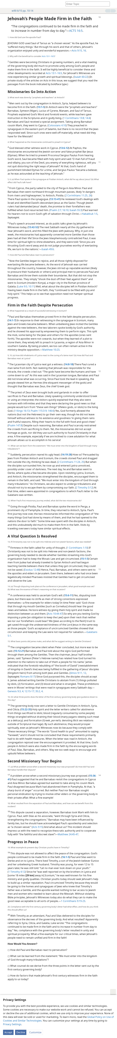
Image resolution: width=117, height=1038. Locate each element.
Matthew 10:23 (50, 349)
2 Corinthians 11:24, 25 (71, 462)
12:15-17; (29, 691)
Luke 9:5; (23, 286)
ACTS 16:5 (76, 31)
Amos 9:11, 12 (78, 673)
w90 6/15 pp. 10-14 (22, 10)
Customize (35, 1032)
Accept (8, 1032)
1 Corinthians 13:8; (74, 118)
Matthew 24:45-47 (68, 834)
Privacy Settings (12, 1024)
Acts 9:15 (37, 827)
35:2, (38, 691)
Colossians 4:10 (57, 125)
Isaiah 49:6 (48, 249)
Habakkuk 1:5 (90, 213)
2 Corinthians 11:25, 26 (78, 195)
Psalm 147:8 (15, 425)
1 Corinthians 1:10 (77, 547)
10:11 (31, 286)
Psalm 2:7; (56, 210)
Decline (20, 1032)
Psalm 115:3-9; (38, 410)
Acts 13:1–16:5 (48, 56)
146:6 (50, 410)
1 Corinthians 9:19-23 (73, 901)
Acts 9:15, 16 (79, 50)
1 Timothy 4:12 (16, 871)
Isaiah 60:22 (81, 76)
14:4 (87, 118)
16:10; (65, 210)
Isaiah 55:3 (75, 210)
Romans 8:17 (27, 676)
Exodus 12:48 (31, 569)
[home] (5, 4)
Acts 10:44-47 (55, 613)
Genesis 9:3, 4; (16, 691)
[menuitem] (5, 4)
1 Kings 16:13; (22, 410)
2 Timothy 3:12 (84, 487)
